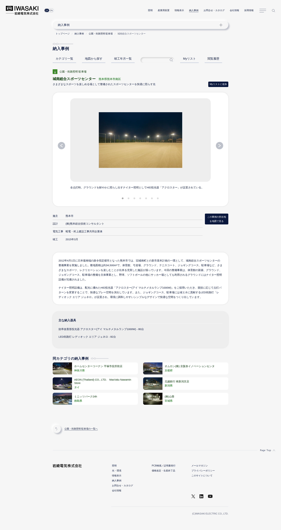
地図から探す (93, 58)
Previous (61, 145)
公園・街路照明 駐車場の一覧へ (81, 428)
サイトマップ (262, 10)
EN (51, 10)
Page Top (265, 450)
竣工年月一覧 (123, 58)
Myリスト (189, 58)
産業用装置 (163, 10)
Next (219, 145)
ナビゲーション (138, 25)
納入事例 (193, 10)
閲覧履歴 (213, 58)
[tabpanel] (140, 143)
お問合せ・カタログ (214, 10)
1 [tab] (123, 198)
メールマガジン (199, 465)
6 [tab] (152, 198)
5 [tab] (146, 198)
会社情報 (234, 10)
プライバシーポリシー (203, 470)
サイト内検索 (273, 10)
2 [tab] (129, 198)
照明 (150, 10)
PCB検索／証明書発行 (163, 465)
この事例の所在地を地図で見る (216, 218)
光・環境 (116, 470)
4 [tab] (140, 198)
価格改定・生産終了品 (163, 470)
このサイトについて (202, 475)
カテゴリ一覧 (64, 58)
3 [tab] (135, 198)
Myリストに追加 (218, 84)
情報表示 (179, 10)
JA (47, 10)
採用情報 (249, 10)
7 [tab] (158, 198)
